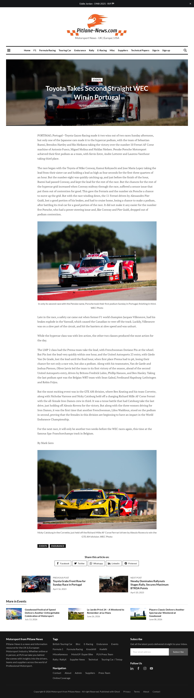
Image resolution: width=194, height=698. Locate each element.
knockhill (91, 649)
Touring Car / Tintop (111, 659)
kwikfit (103, 649)
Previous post (61, 577)
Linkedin (116, 563)
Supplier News (77, 659)
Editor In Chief (88, 105)
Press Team (104, 672)
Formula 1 (58, 649)
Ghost (117, 691)
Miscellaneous (60, 654)
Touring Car (65, 50)
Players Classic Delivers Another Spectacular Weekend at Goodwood (166, 612)
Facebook (64, 563)
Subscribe (178, 652)
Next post (136, 577)
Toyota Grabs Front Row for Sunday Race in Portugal (69, 582)
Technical (93, 659)
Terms (137, 691)
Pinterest (132, 563)
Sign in (155, 50)
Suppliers (123, 50)
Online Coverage (61, 678)
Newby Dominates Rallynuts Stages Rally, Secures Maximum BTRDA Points (149, 584)
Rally (91, 50)
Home (27, 50)
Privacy (126, 691)
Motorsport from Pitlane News (65, 691)
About (68, 672)
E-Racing (102, 50)
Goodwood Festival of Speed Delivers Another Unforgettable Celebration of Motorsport (42, 612)
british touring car (62, 644)
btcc (78, 644)
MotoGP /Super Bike (82, 654)
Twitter (81, 563)
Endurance (80, 50)
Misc (112, 50)
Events (97, 79)
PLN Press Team (104, 654)
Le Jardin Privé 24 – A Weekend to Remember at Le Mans (105, 611)
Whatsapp (98, 563)
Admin (78, 672)
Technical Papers (140, 50)
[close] (190, 3)
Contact (57, 672)
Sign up (166, 50)
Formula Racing (47, 50)
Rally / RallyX (59, 659)
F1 (34, 50)
